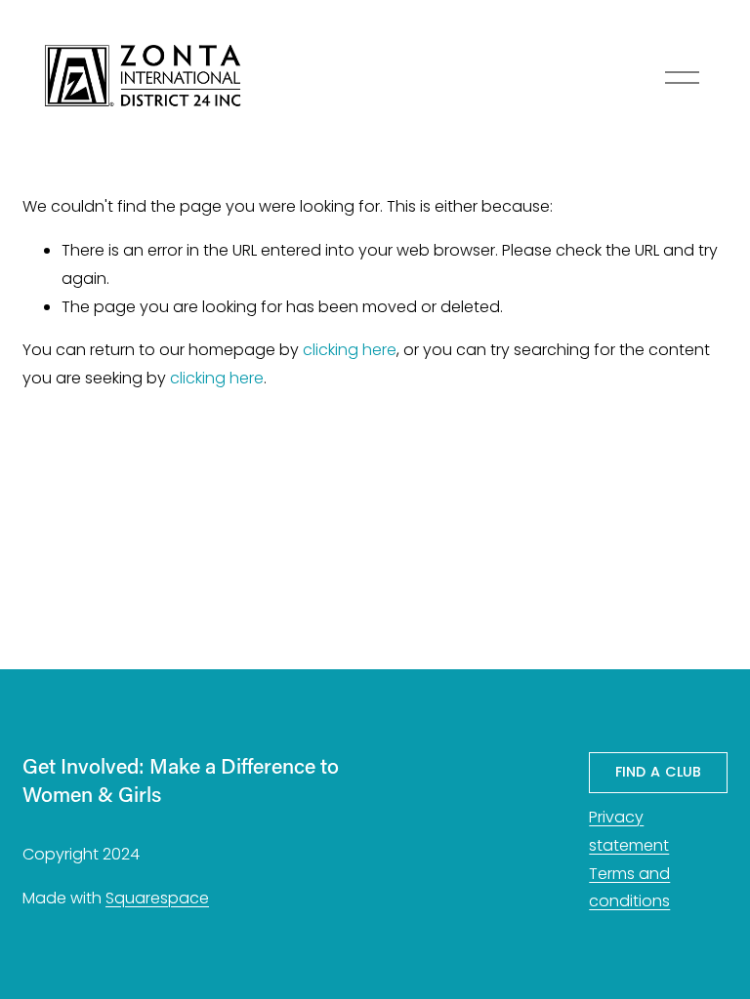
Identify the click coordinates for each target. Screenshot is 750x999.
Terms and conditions (629, 887)
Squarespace (157, 898)
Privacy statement (629, 831)
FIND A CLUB (658, 771)
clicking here (349, 350)
